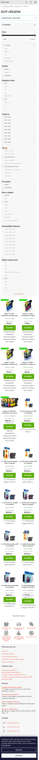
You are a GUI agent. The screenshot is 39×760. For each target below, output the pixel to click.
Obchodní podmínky (8, 654)
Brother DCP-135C (19, 248)
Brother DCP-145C (19, 251)
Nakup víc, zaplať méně (10, 709)
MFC (19, 99)
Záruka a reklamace (8, 662)
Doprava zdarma (19, 61)
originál (19, 184)
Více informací (6, 745)
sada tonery (19, 173)
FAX (19, 86)
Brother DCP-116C (19, 235)
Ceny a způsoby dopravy (9, 657)
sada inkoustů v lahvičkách (19, 169)
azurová (19, 195)
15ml (19, 288)
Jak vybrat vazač (7, 679)
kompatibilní (19, 187)
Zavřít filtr (7, 25)
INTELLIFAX (19, 96)
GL (19, 89)
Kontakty (5, 651)
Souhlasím (18, 756)
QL (19, 108)
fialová (19, 208)
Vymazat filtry (18, 294)
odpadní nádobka (19, 160)
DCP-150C (19, 142)
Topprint (19, 72)
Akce (19, 48)
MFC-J (19, 102)
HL (19, 93)
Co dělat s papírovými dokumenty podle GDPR (17, 677)
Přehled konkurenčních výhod (12, 687)
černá (19, 202)
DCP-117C (19, 126)
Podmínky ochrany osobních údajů (13, 659)
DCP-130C (19, 133)
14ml (19, 282)
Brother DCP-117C (19, 238)
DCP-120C (19, 129)
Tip (19, 55)
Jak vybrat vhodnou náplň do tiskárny (14, 675)
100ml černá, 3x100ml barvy (19, 272)
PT (19, 105)
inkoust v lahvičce (19, 154)
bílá (19, 198)
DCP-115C (19, 120)
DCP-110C (19, 117)
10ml (19, 278)
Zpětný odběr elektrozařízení (11, 672)
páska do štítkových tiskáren (19, 163)
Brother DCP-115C (19, 232)
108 (19, 275)
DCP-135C (19, 136)
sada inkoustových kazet (19, 166)
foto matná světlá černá (19, 220)
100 (19, 269)
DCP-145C (19, 139)
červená (19, 205)
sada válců (19, 176)
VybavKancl (19, 75)
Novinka (19, 52)
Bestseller (19, 58)
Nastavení (19, 750)
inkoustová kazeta (19, 157)
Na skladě (19, 45)
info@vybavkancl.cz (12, 723)
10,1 (19, 266)
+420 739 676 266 (12, 727)
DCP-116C (19, 123)
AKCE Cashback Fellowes (10, 702)
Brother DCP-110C (19, 229)
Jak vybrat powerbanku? (9, 670)
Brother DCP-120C (19, 242)
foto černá (19, 217)
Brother (19, 69)
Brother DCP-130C (19, 245)
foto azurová (19, 214)
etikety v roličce (19, 151)
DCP (19, 83)
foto (19, 211)
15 (19, 285)
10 (19, 263)
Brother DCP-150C (19, 254)
